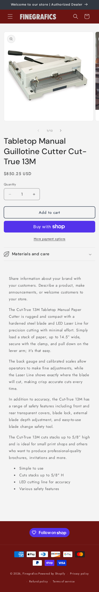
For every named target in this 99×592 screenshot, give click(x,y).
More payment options (49, 239)
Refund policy (38, 581)
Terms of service (64, 581)
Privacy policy (79, 574)
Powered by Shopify (51, 574)
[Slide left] (38, 130)
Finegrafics (30, 574)
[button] (10, 16)
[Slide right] (60, 130)
